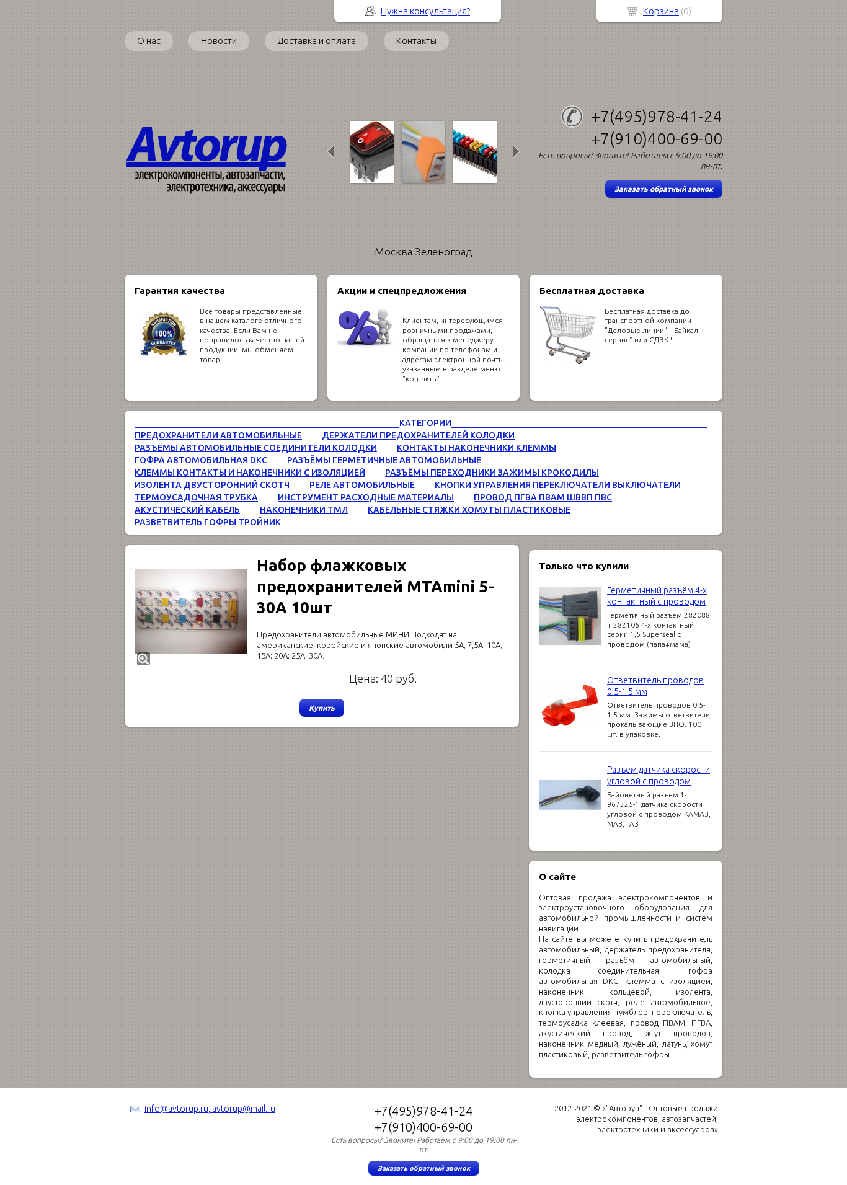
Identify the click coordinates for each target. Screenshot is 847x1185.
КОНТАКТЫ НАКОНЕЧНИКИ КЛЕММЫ (476, 448)
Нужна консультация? (425, 11)
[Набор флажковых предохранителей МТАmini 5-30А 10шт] (191, 611)
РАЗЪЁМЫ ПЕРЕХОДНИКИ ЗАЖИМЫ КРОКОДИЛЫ (492, 472)
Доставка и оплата (316, 40)
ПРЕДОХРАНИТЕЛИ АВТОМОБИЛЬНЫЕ (218, 435)
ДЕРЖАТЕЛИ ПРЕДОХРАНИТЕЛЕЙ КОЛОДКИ (418, 435)
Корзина (661, 11)
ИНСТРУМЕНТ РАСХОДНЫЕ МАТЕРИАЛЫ (366, 497)
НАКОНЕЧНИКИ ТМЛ (304, 510)
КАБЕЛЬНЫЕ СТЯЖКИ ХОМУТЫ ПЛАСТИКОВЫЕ (469, 510)
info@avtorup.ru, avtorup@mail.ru (209, 1109)
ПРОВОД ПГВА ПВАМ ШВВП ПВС (543, 497)
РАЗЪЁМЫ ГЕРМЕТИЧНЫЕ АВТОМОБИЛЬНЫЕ (384, 460)
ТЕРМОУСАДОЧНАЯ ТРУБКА (196, 497)
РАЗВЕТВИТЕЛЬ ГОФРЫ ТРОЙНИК (208, 522)
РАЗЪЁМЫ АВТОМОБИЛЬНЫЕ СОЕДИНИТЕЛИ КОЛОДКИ (256, 448)
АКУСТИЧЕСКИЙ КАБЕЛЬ (187, 510)
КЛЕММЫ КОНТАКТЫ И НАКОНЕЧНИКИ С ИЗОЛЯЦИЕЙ (250, 472)
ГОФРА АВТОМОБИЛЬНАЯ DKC (201, 460)
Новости (219, 40)
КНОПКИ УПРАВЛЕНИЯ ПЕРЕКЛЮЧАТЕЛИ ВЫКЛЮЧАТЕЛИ (558, 485)
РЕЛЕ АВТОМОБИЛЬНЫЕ (362, 485)
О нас (149, 40)
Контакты (416, 40)
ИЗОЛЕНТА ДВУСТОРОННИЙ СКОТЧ (212, 485)
